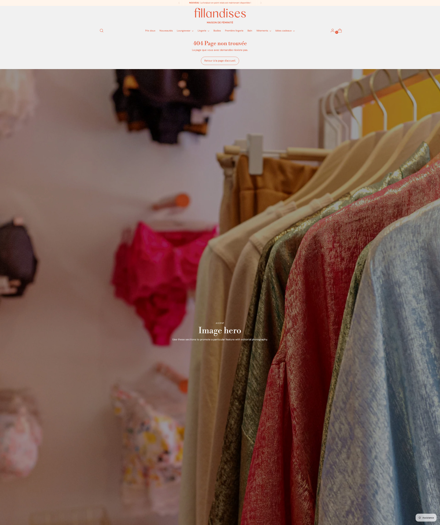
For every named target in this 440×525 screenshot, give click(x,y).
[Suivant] (261, 3)
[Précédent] (179, 3)
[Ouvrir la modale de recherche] (101, 30)
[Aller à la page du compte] (331, 30)
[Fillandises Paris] (220, 15)
